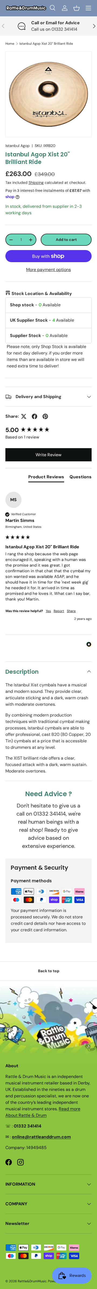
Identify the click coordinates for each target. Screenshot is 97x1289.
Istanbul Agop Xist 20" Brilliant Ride (46, 43)
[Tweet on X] (23, 416)
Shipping (36, 182)
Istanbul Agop (17, 145)
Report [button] (59, 611)
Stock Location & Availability (42, 293)
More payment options (48, 269)
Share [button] (71, 611)
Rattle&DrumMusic (32, 1281)
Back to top (48, 970)
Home (9, 43)
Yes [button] (48, 611)
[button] (76, 8)
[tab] (46, 478)
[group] (48, 430)
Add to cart (66, 239)
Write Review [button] (48, 455)
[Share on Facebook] (34, 416)
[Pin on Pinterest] (45, 416)
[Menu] (88, 8)
